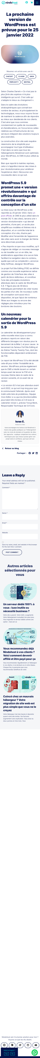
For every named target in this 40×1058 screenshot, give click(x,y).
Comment (6, 487)
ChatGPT (9, 76)
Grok (32, 76)
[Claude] (12, 1045)
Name (4, 513)
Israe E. (20, 421)
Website (5, 532)
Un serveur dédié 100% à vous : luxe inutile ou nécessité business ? (18, 608)
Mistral (27, 82)
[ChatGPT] (4, 1045)
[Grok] (20, 1045)
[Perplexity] (28, 1045)
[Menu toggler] (37, 2)
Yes (6, 1054)
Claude (21, 76)
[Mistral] (35, 1045)
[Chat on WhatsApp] (34, 1052)
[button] (30, 453)
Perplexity (14, 82)
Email (4, 523)
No (13, 1054)
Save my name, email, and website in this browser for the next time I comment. (19, 546)
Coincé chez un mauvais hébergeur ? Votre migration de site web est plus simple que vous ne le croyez (19, 703)
